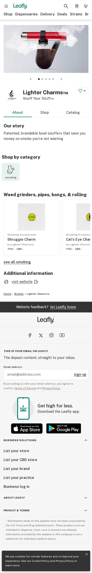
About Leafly (14, 497)
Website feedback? (46, 307)
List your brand (17, 469)
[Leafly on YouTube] (62, 335)
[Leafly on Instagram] (51, 335)
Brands (19, 293)
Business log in (16, 487)
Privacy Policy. (51, 388)
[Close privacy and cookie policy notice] (86, 554)
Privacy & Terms (17, 510)
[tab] (39, 79)
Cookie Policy (41, 560)
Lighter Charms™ (38, 293)
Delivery (47, 14)
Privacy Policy (64, 560)
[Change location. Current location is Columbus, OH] (76, 6)
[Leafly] (20, 6)
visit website (22, 282)
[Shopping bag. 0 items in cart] (85, 6)
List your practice (19, 478)
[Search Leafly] (66, 6)
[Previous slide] (30, 79)
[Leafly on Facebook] (30, 335)
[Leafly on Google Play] (63, 428)
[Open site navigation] (6, 6)
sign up (80, 374)
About (17, 112)
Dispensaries (26, 14)
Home (7, 293)
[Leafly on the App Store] (27, 428)
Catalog (73, 112)
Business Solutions (20, 440)
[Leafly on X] (40, 335)
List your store (16, 451)
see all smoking (17, 262)
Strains (76, 14)
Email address (13, 367)
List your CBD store (20, 460)
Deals (62, 14)
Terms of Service (25, 388)
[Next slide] (61, 79)
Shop (8, 14)
